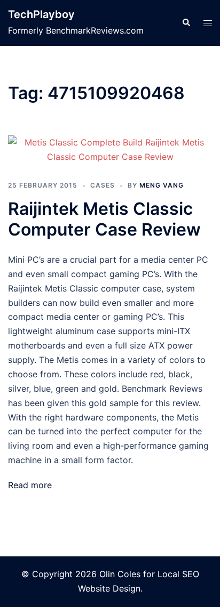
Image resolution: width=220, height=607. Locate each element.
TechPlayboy (41, 14)
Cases (102, 185)
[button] (186, 23)
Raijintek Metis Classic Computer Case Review (104, 218)
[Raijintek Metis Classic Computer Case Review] (110, 149)
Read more (30, 485)
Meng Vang (161, 185)
